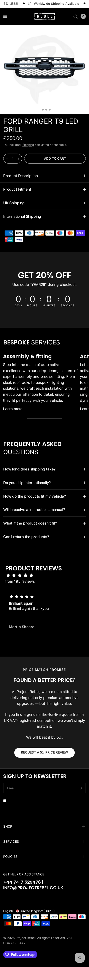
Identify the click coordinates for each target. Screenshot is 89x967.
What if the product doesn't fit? (30, 523)
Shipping (28, 144)
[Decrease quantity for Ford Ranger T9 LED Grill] (6, 159)
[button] (41, 639)
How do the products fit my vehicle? (34, 496)
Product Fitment (17, 189)
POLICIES (10, 857)
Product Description (20, 175)
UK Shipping (14, 203)
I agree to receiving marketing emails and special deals (47, 800)
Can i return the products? (26, 536)
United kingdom (38, 911)
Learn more (12, 408)
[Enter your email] (81, 788)
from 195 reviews (20, 581)
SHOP (7, 826)
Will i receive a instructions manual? (34, 509)
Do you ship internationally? (27, 482)
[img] (46, 575)
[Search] (75, 16)
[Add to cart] (55, 159)
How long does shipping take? (29, 469)
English (8, 911)
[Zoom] (44, 69)
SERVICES (11, 842)
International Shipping (22, 216)
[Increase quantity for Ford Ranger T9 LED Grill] (18, 159)
